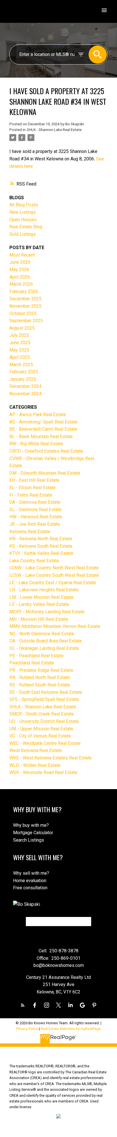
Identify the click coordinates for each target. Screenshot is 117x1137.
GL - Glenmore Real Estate (35, 509)
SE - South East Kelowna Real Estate (45, 692)
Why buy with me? (31, 825)
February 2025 (23, 371)
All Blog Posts (23, 204)
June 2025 (19, 342)
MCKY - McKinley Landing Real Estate (47, 611)
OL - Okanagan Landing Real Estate (44, 648)
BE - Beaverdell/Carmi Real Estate (43, 429)
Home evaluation (29, 880)
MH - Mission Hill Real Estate (38, 619)
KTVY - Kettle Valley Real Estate (41, 553)
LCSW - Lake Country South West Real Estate (54, 575)
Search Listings (28, 840)
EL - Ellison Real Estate (32, 487)
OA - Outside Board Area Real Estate (45, 641)
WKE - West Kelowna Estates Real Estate (50, 758)
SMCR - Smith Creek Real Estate (41, 714)
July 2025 (19, 335)
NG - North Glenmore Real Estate (41, 633)
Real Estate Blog (25, 226)
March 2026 (21, 284)
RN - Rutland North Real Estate (39, 677)
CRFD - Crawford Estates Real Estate (46, 451)
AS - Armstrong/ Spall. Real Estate (43, 422)
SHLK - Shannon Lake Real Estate (54, 130)
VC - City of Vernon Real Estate (40, 736)
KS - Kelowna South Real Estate (40, 546)
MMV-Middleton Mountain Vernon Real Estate (54, 626)
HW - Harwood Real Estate (35, 516)
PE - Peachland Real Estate (36, 655)
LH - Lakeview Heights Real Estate (44, 589)
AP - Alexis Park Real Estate (37, 414)
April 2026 (19, 277)
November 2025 (25, 306)
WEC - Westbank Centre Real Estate (45, 743)
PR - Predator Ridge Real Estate (41, 670)
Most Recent (22, 255)
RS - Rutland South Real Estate (39, 685)
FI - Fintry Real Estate (30, 495)
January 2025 (22, 379)
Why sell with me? (31, 873)
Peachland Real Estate (31, 663)
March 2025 (21, 364)
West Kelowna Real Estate (35, 750)
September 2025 (26, 320)
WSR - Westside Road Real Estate (43, 772)
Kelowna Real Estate (29, 531)
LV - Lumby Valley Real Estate (39, 604)
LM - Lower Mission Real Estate (41, 597)
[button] (22, 1005)
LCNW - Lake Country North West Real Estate (54, 567)
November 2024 (25, 393)
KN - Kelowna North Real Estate (40, 538)
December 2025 (25, 298)
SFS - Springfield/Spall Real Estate (44, 699)
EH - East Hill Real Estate (34, 480)
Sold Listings (22, 234)
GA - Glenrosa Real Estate (34, 502)
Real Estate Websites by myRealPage (71, 1029)
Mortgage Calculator (33, 832)
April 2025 (19, 357)
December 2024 (25, 386)
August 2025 (22, 328)
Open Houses (23, 219)
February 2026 (23, 291)
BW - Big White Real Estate (36, 443)
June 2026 (19, 262)
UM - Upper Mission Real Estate (41, 728)
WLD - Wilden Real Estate (34, 765)
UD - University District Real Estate (44, 721)
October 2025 (23, 313)
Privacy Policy (27, 1029)
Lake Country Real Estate (34, 560)
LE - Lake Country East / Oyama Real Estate (52, 582)
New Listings (22, 212)
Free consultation (30, 887)
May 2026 (19, 269)
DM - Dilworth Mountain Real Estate (44, 473)
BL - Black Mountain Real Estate (41, 436)
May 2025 (19, 350)
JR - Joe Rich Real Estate (34, 524)
